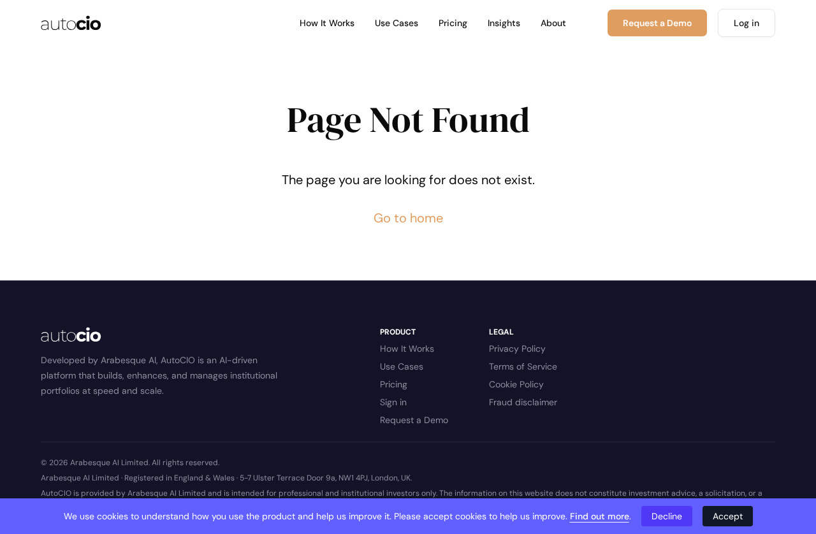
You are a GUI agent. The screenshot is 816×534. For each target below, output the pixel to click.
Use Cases (396, 23)
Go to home (408, 218)
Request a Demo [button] (657, 23)
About (553, 23)
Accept (728, 516)
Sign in (393, 402)
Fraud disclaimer (523, 402)
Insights (504, 23)
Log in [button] (746, 23)
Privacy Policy (517, 348)
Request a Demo (414, 420)
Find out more (599, 516)
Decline (667, 516)
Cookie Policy (516, 384)
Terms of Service (523, 366)
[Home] (71, 23)
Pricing (453, 23)
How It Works (327, 23)
